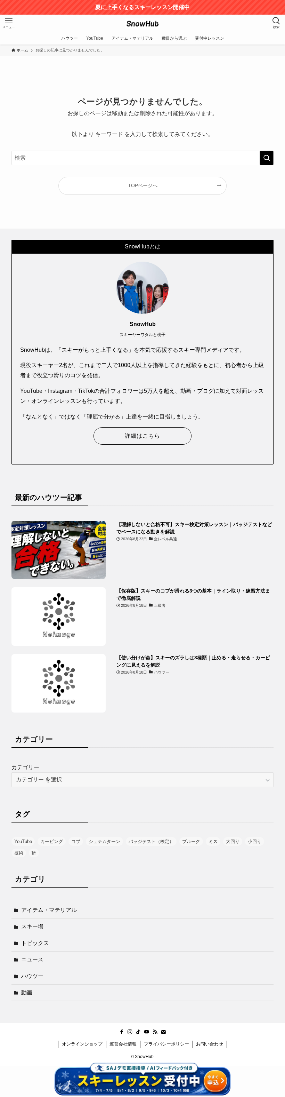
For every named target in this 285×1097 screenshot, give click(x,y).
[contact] (163, 1032)
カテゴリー (25, 767)
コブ (75, 841)
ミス (213, 841)
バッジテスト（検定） (151, 841)
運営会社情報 (123, 1044)
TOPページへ (142, 185)
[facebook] (122, 1032)
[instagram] (130, 1032)
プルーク (191, 841)
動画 (26, 992)
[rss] (155, 1032)
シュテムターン (104, 841)
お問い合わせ (209, 1044)
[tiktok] (138, 1032)
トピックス (35, 943)
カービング (51, 841)
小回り (254, 841)
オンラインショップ (82, 1044)
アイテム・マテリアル (49, 910)
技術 (18, 853)
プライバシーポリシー (166, 1044)
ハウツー (32, 976)
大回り (232, 841)
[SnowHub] (142, 23)
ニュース (32, 959)
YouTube (23, 841)
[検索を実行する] (267, 158)
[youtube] (147, 1032)
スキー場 (32, 926)
